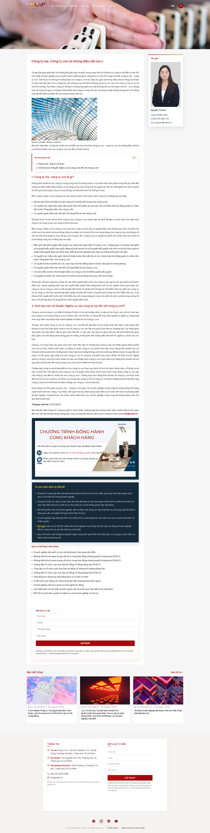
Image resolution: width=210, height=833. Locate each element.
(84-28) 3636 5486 (59, 774)
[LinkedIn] (108, 821)
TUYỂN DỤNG (112, 828)
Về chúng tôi (58, 6)
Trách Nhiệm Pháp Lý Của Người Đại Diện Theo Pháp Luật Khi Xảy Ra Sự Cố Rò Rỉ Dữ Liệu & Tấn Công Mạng (50, 713)
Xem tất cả (177, 672)
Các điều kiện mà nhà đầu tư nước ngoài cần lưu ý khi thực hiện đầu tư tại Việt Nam (73, 589)
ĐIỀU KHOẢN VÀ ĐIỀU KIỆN (133, 828)
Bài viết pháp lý (37, 707)
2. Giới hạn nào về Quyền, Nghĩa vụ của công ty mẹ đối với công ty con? (67, 168)
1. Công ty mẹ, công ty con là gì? (50, 164)
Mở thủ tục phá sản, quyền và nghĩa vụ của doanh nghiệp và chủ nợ (66, 593)
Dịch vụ (85, 6)
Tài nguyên (98, 6)
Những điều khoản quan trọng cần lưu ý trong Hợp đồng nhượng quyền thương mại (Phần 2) (77, 560)
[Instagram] (101, 821)
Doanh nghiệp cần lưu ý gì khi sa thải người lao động (59, 585)
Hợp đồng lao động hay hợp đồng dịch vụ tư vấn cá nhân (61, 577)
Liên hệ (112, 6)
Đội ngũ (41, 526)
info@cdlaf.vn (56, 777)
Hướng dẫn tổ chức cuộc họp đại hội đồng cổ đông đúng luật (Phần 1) (67, 564)
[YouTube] (116, 821)
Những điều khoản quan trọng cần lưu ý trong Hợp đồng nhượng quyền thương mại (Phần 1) (77, 556)
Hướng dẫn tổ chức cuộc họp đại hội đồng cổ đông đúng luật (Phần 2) (67, 572)
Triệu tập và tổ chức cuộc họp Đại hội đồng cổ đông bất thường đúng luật (69, 568)
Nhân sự (73, 6)
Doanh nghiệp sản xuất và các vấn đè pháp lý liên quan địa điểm (65, 552)
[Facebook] (94, 821)
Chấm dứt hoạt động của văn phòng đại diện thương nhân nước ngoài (67, 581)
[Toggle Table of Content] (134, 157)
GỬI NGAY (130, 777)
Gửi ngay (85, 643)
